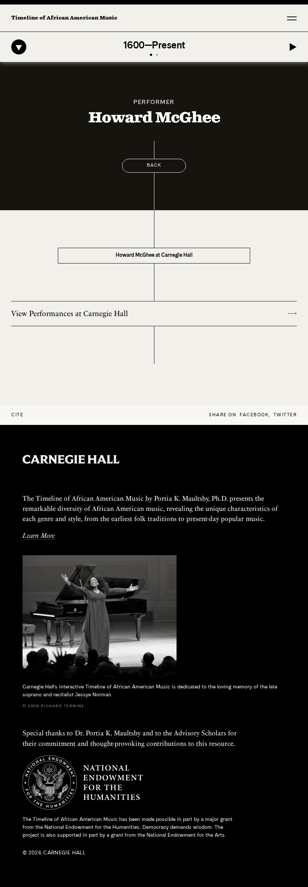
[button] (292, 18)
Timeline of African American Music (64, 18)
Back (154, 165)
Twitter (285, 415)
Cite (17, 415)
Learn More (39, 535)
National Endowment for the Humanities (91, 827)
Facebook (254, 415)
